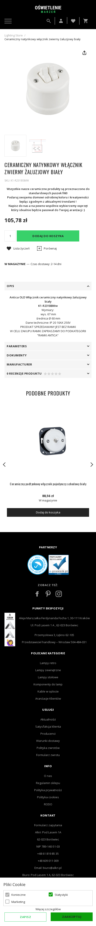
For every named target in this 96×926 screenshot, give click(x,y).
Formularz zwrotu (48, 755)
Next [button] (91, 464)
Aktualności (48, 719)
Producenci (48, 734)
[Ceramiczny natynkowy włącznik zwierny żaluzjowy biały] (15, 145)
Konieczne (18, 895)
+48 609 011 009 (48, 861)
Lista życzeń (21, 248)
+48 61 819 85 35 (48, 854)
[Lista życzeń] (73, 20)
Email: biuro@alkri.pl (48, 868)
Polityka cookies (48, 797)
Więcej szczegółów (48, 909)
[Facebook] (37, 593)
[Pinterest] (48, 593)
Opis (10, 286)
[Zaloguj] (61, 21)
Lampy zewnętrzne (48, 670)
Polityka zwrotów (48, 748)
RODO (48, 804)
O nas (48, 776)
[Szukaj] (48, 21)
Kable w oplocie (48, 691)
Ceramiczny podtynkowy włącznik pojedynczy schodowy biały (48, 484)
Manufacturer (19, 364)
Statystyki (61, 895)
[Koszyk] (87, 21)
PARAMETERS (17, 346)
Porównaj (50, 248)
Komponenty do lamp (48, 684)
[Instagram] (58, 593)
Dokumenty (17, 355)
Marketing (18, 902)
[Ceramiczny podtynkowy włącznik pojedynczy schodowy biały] (48, 441)
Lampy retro (48, 663)
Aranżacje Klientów (48, 698)
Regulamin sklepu (48, 783)
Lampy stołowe (48, 677)
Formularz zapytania (48, 825)
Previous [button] (4, 464)
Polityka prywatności (48, 790)
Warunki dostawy (48, 741)
